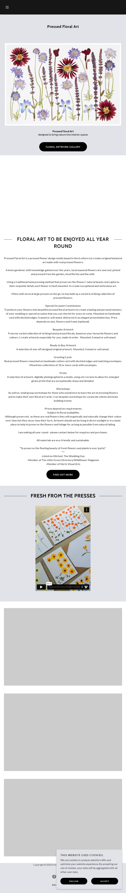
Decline (74, 881)
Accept (104, 881)
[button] (7, 7)
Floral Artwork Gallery (63, 146)
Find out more (63, 474)
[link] (63, 35)
